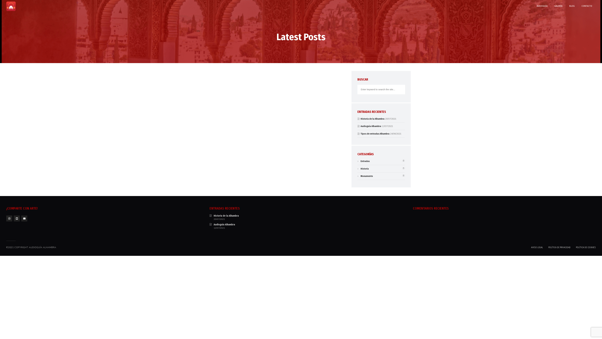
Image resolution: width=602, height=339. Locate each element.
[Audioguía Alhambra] (11, 6)
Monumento (367, 176)
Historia (365, 168)
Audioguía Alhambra (371, 126)
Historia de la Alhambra (372, 118)
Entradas (365, 161)
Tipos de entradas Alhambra (375, 133)
